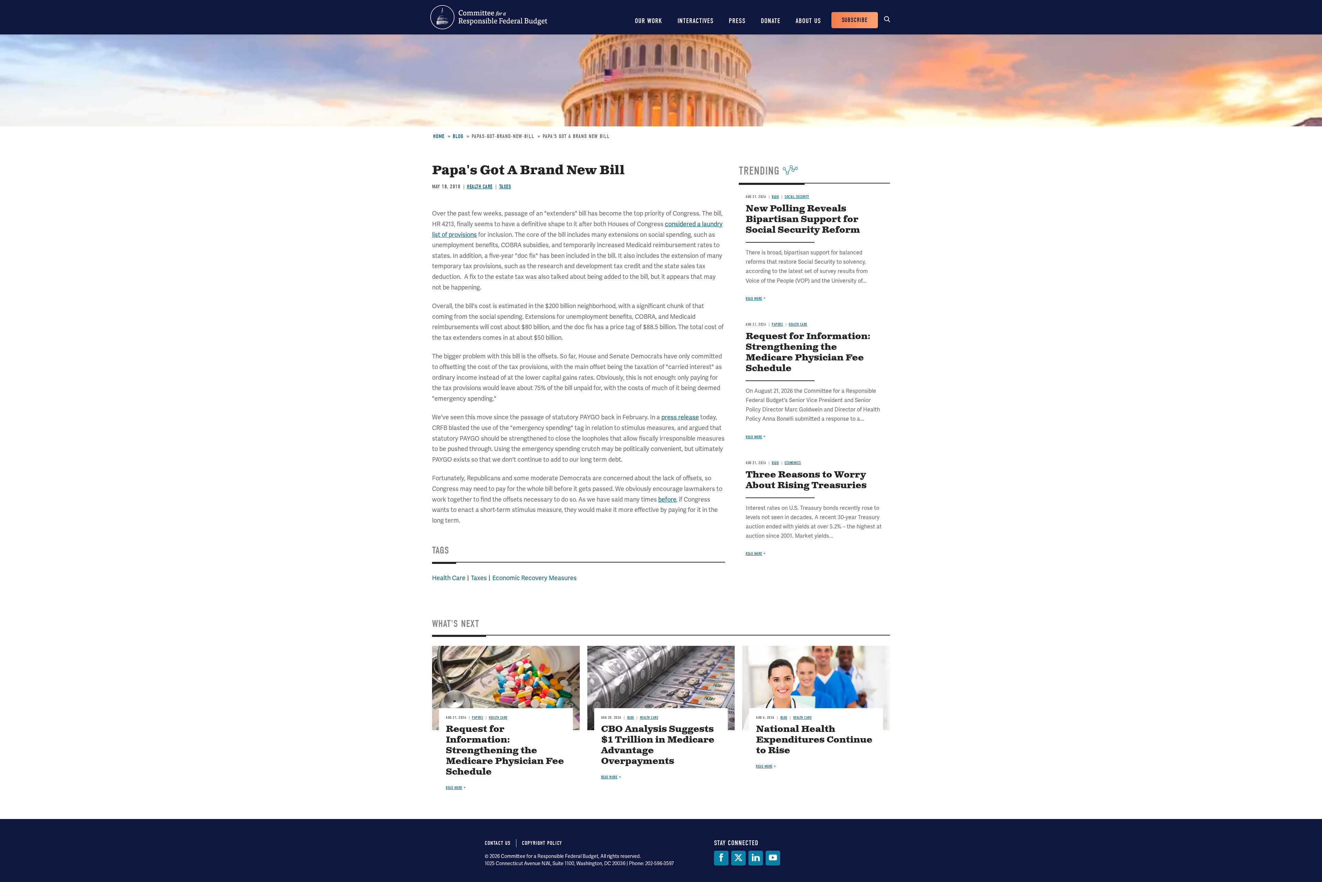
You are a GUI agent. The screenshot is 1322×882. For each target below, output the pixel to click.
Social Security (797, 197)
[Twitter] (738, 858)
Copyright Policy (542, 843)
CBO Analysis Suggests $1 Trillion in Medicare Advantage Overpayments (657, 745)
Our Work (648, 21)
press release (680, 417)
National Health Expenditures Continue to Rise (814, 740)
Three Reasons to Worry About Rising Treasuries (806, 480)
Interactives (696, 21)
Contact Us (498, 843)
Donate (770, 21)
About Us (808, 21)
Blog (458, 136)
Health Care (480, 186)
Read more (754, 298)
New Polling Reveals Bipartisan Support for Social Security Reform (803, 219)
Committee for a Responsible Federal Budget (488, 17)
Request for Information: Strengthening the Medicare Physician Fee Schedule (808, 352)
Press (737, 21)
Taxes (505, 186)
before (667, 499)
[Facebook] (721, 858)
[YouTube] (773, 858)
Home (438, 136)
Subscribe (855, 20)
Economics (793, 463)
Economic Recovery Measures (534, 578)
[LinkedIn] (755, 858)
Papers (777, 324)
